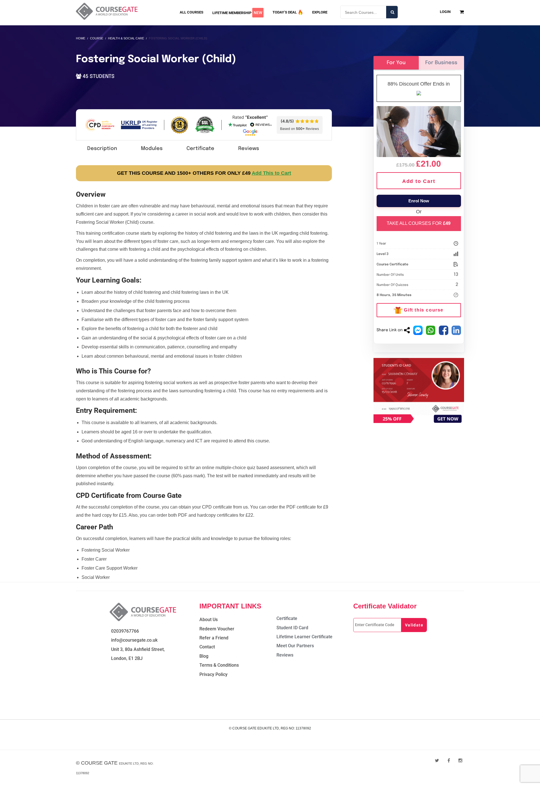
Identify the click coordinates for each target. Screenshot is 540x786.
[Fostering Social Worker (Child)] (419, 130)
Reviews (248, 148)
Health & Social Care (126, 38)
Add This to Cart (271, 173)
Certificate (200, 148)
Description (102, 148)
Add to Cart (418, 181)
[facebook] (449, 760)
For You (396, 62)
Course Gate (99, 763)
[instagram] (460, 760)
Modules (152, 148)
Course (96, 38)
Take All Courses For (419, 223)
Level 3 (382, 254)
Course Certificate (392, 264)
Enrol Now (418, 200)
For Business (441, 62)
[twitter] (437, 760)
